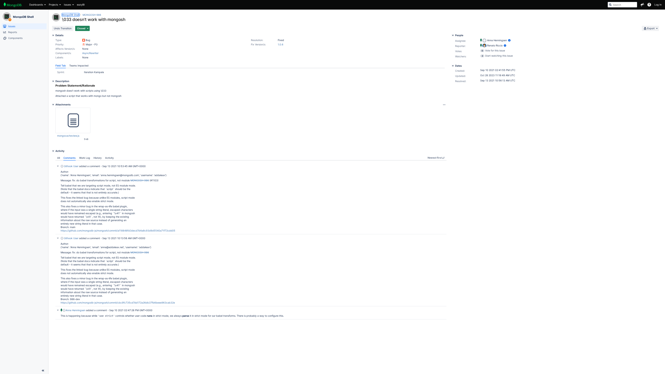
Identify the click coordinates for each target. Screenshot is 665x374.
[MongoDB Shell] (7, 16)
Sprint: (61, 72)
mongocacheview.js (68, 135)
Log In (658, 4)
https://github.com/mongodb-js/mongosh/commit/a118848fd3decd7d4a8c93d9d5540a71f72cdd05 (118, 230)
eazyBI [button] (81, 4)
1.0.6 (280, 44)
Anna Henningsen (75, 310)
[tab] (61, 65)
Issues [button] (67, 4)
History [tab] (98, 157)
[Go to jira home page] (13, 4)
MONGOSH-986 (92, 14)
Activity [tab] (109, 157)
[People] (453, 35)
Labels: (59, 57)
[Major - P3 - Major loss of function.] (83, 44)
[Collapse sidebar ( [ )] (43, 370)
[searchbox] (622, 4)
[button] (642, 4)
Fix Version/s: (258, 44)
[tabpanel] (250, 240)
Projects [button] (53, 4)
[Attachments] (53, 104)
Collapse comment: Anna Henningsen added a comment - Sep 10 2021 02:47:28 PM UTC (57, 310)
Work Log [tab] (84, 157)
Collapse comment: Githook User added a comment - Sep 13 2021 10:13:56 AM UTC (57, 238)
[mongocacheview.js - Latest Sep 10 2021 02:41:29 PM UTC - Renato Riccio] (73, 120)
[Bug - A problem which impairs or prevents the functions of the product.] (83, 40)
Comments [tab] (69, 157)
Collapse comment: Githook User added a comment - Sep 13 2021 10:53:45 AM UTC (57, 166)
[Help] (649, 4)
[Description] (53, 81)
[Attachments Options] (444, 105)
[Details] (53, 35)
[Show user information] (509, 40)
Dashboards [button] (36, 4)
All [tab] (58, 157)
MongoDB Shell (23, 16)
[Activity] (53, 151)
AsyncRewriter (90, 53)
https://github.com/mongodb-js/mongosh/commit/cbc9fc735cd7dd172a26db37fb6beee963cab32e (118, 302)
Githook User (71, 166)
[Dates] (453, 66)
